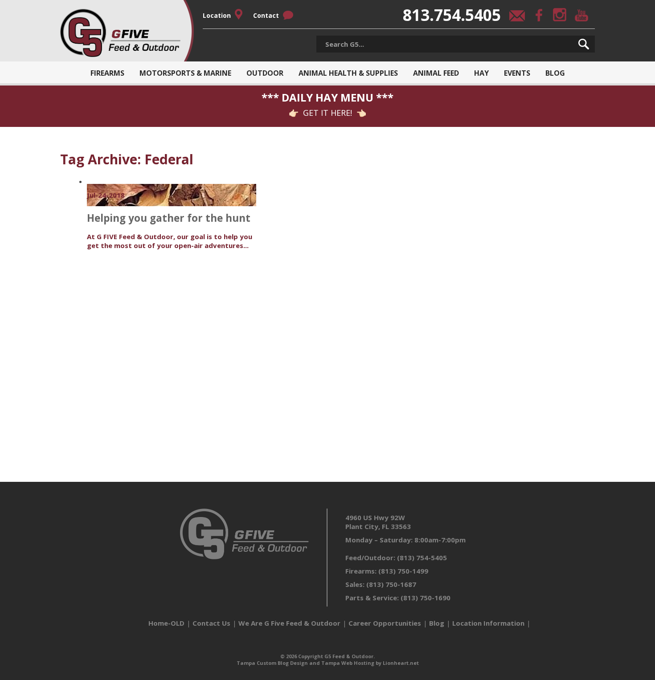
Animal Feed (436, 73)
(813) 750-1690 (425, 597)
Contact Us (211, 623)
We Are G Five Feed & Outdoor (289, 623)
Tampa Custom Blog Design (272, 663)
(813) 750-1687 (391, 584)
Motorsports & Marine (185, 73)
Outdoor (264, 73)
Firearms (107, 73)
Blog (555, 73)
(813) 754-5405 (422, 557)
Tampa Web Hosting (347, 663)
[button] (584, 44)
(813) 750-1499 (403, 570)
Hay (481, 73)
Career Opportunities (384, 623)
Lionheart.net (401, 663)
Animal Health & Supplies (348, 73)
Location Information (488, 623)
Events (517, 73)
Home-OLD (166, 623)
